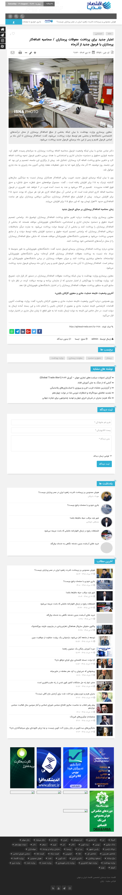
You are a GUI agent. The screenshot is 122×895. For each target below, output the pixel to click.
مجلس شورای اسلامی (21, 853)
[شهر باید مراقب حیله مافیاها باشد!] (61, 522)
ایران (65, 839)
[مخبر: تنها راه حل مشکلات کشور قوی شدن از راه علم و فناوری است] (61, 685)
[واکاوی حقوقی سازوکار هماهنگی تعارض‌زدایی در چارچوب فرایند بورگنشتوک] (61, 629)
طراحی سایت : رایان (108, 881)
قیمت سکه (55, 853)
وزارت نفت (31, 862)
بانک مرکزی (110, 844)
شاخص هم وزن (108, 853)
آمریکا (113, 839)
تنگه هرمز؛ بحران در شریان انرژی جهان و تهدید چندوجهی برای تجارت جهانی (76, 398)
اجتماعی (98, 33)
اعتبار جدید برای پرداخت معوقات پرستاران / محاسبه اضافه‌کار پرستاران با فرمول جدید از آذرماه (71, 42)
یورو (102, 867)
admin (95, 339)
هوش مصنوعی (35, 858)
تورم (54, 844)
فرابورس (68, 853)
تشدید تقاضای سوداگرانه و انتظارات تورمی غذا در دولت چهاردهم (81, 393)
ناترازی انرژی (77, 858)
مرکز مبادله (111, 858)
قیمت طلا (40, 853)
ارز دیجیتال (78, 839)
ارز (103, 839)
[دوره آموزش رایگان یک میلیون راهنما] (61, 652)
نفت (49, 858)
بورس (97, 844)
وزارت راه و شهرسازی (66, 862)
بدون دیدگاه (62, 339)
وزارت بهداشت (57, 358)
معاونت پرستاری (75, 358)
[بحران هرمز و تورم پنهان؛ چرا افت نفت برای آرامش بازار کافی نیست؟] (61, 697)
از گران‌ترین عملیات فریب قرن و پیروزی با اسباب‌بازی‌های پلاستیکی (80, 388)
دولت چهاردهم (20, 844)
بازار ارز (54, 839)
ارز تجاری (92, 839)
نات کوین (61, 858)
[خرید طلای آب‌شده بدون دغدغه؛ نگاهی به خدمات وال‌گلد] (61, 547)
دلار (34, 844)
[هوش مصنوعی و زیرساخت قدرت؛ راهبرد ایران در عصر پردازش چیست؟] (61, 496)
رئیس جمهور (93, 849)
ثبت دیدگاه (104, 464)
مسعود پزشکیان (94, 858)
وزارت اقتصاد (19, 858)
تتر (64, 844)
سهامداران (32, 849)
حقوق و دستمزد (94, 358)
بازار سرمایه (40, 839)
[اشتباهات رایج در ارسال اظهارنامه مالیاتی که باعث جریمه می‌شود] (61, 535)
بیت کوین (84, 844)
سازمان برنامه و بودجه (51, 849)
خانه (109, 33)
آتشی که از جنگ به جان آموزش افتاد (94, 382)
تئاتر (72, 844)
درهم (44, 844)
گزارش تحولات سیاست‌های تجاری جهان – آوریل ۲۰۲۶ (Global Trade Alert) (75, 377)
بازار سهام (25, 839)
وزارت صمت (46, 862)
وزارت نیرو (16, 862)
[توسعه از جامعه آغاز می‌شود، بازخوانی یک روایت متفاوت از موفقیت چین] (61, 640)
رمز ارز (80, 849)
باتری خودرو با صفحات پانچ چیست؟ (45, 21)
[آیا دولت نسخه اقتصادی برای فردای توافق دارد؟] (61, 663)
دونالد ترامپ (110, 849)
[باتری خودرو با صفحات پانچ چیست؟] (61, 509)
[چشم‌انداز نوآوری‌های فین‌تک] (61, 720)
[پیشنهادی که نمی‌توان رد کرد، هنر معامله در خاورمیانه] (61, 674)
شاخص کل (91, 853)
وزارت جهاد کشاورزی (89, 862)
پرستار (109, 358)
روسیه (68, 849)
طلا (79, 853)
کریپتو (113, 867)
